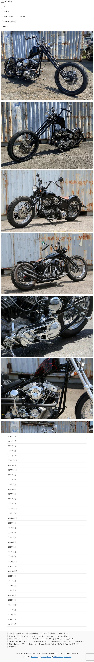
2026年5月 (12, 441)
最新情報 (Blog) (32, 633)
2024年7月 (12, 533)
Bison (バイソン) (48, 639)
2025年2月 (12, 504)
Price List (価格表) (62, 636)
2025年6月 (12, 489)
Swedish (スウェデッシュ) (61, 641)
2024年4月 (12, 547)
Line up (50, 636)
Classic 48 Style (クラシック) (19, 641)
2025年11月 (12, 465)
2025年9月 (12, 475)
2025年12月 (12, 460)
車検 (24, 644)
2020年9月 (12, 624)
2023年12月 (12, 561)
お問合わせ (19, 633)
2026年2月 (12, 456)
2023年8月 (12, 581)
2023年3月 (12, 600)
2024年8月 (12, 528)
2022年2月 (12, 610)
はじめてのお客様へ (48, 633)
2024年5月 (12, 542)
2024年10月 (12, 518)
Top (10, 633)
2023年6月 (12, 590)
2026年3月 (12, 451)
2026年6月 (12, 436)
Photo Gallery (14, 644)
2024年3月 (12, 552)
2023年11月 (12, 566)
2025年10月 (12, 470)
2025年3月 (12, 499)
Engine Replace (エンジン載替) (50, 644)
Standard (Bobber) (16, 639)
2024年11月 (12, 513)
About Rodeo (63, 633)
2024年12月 (12, 509)
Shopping (32, 644)
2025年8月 (12, 480)
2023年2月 (12, 605)
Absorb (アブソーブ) (41, 641)
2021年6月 (12, 619)
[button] (47, 65)
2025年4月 (12, 494)
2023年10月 (12, 571)
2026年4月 (12, 446)
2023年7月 (12, 585)
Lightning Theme (46, 657)
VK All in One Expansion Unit (62, 657)
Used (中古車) (79, 641)
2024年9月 (12, 523)
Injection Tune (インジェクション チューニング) (26, 636)
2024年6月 (12, 537)
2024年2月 (12, 557)
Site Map (12, 647)
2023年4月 (12, 595)
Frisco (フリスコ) (32, 639)
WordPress (34, 657)
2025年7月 (12, 484)
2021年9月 (12, 614)
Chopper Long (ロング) (65, 639)
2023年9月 (12, 576)
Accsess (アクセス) (72, 644)
